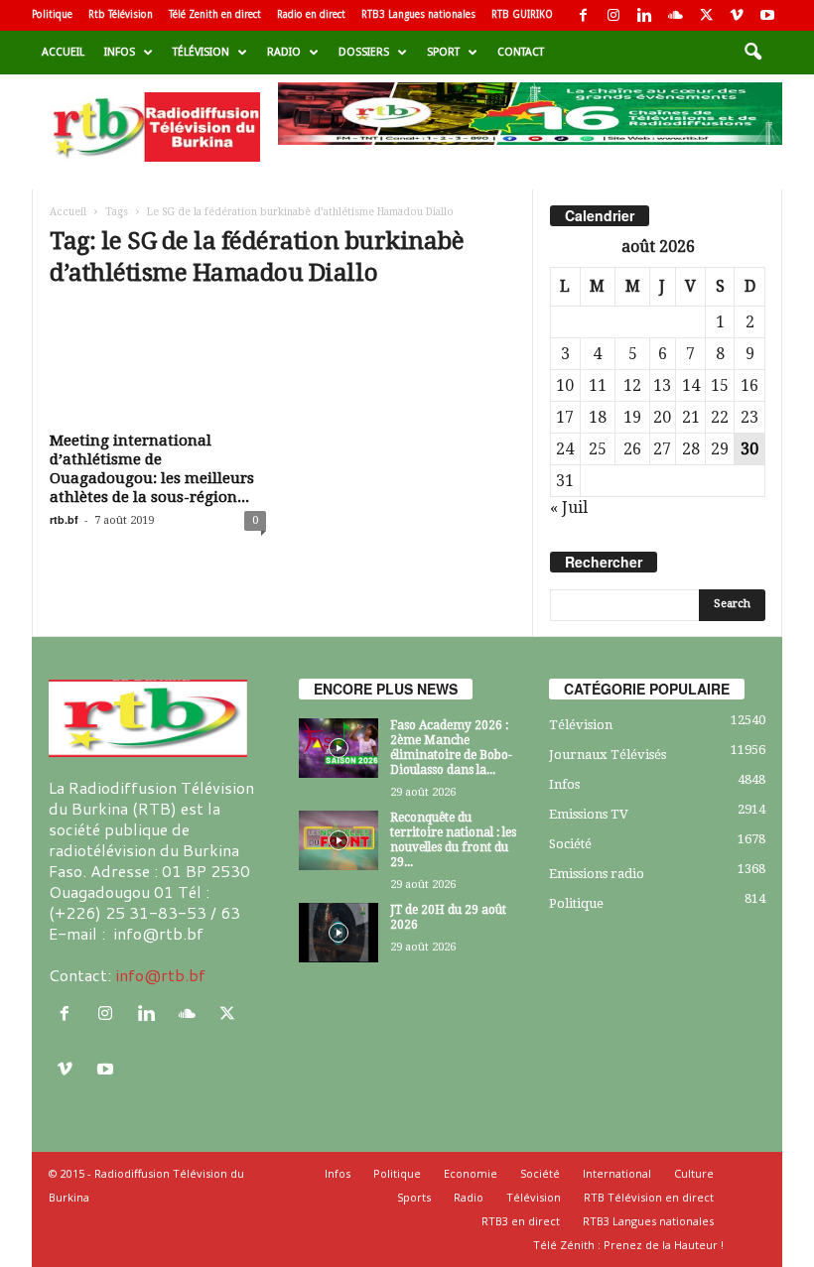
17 (565, 417)
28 (691, 449)
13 (662, 385)
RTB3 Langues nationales (418, 14)
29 (720, 449)
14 (691, 385)
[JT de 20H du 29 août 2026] (338, 932)
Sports (414, 1197)
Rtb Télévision (120, 14)
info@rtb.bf (160, 974)
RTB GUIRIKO (522, 14)
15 (720, 385)
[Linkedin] (644, 15)
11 (598, 385)
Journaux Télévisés (607, 754)
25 (598, 449)
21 (691, 417)
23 (749, 417)
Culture (694, 1173)
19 (632, 417)
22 (720, 417)
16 (749, 385)
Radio (284, 52)
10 (565, 385)
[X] (706, 15)
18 (598, 417)
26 (632, 449)
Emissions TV (588, 814)
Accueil (63, 52)
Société (570, 843)
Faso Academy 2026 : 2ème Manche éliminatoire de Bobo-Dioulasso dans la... (451, 747)
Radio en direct (311, 14)
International (617, 1173)
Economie (470, 1173)
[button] (752, 52)
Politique (52, 14)
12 (632, 385)
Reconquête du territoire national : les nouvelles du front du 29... (453, 840)
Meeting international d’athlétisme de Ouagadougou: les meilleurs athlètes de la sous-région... (152, 469)
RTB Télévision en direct (649, 1197)
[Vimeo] (736, 15)
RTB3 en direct (520, 1220)
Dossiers (364, 52)
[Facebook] (583, 15)
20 (662, 417)
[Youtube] (767, 15)
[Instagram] (613, 15)
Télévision (201, 52)
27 (662, 449)
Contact (520, 52)
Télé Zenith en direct (215, 14)
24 (565, 449)
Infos (119, 52)
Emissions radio (596, 873)
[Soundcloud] (675, 15)
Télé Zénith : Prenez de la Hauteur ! (628, 1244)
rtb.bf (64, 519)
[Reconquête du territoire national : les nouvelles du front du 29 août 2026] (338, 840)
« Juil (569, 507)
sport (443, 52)
